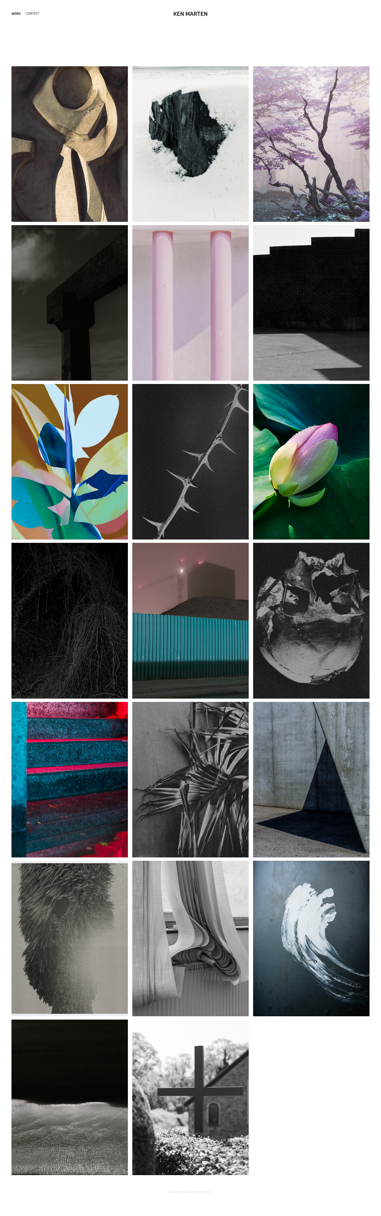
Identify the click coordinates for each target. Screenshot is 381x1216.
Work (16, 13)
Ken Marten (190, 13)
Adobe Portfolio (200, 1191)
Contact (32, 13)
